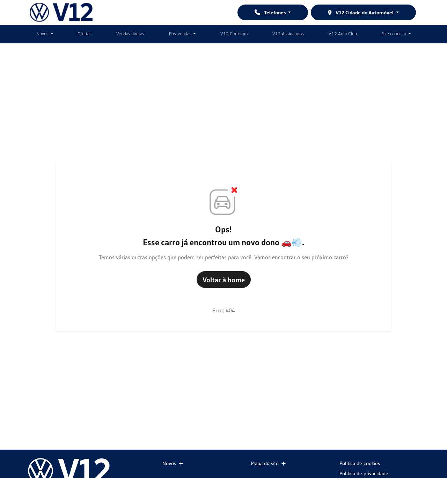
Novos (169, 463)
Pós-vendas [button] (180, 33)
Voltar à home (224, 279)
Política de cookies (359, 463)
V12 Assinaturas (288, 33)
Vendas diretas (130, 33)
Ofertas (84, 33)
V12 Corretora (234, 33)
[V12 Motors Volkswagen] (61, 12)
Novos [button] (43, 33)
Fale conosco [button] (394, 33)
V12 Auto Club (343, 33)
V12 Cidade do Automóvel (365, 12)
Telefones (275, 12)
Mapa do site (265, 463)
